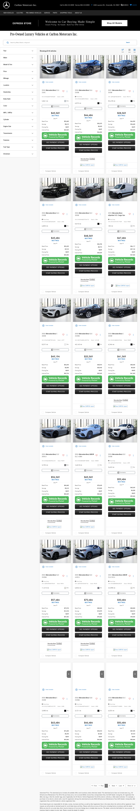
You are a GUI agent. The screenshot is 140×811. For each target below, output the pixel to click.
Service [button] (47, 13)
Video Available (47, 82)
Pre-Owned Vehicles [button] (33, 13)
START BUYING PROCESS (55, 148)
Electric (20, 13)
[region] (55, 125)
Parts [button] (55, 13)
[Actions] (67, 91)
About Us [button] (78, 13)
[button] (69, 66)
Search (128, 42)
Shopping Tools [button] (66, 13)
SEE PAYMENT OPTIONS (55, 142)
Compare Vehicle (50, 171)
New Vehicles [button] (8, 13)
